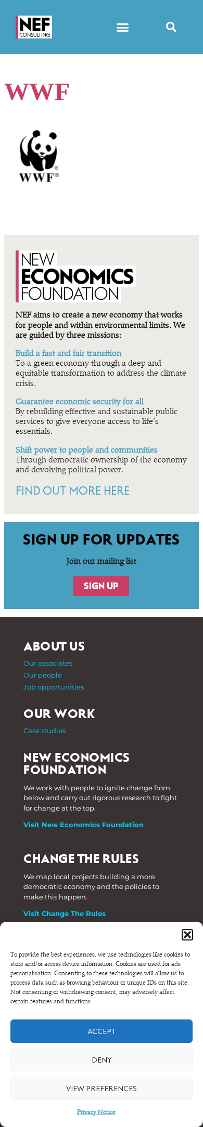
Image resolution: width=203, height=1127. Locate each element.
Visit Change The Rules (64, 913)
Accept (101, 1031)
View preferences (101, 1088)
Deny (102, 1060)
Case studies (44, 730)
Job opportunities (53, 687)
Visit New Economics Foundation (83, 824)
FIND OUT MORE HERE (73, 491)
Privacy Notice (96, 1112)
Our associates (47, 663)
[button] (187, 935)
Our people (42, 675)
